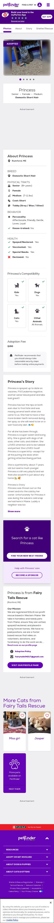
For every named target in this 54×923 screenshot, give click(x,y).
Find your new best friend (27, 556)
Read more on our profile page (22, 645)
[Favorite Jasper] (47, 715)
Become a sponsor (27, 575)
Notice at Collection (33, 885)
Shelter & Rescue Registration (21, 882)
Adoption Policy (23, 651)
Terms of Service (16, 885)
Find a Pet (27, 5)
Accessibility (36, 888)
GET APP (47, 17)
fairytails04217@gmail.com (29, 656)
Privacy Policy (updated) (19, 888)
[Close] (51, 903)
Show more (14, 511)
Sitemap (39, 882)
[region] (27, 911)
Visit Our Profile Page (25, 665)
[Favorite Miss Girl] (22, 715)
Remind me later (18, 21)
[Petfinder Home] (11, 5)
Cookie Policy (14, 891)
